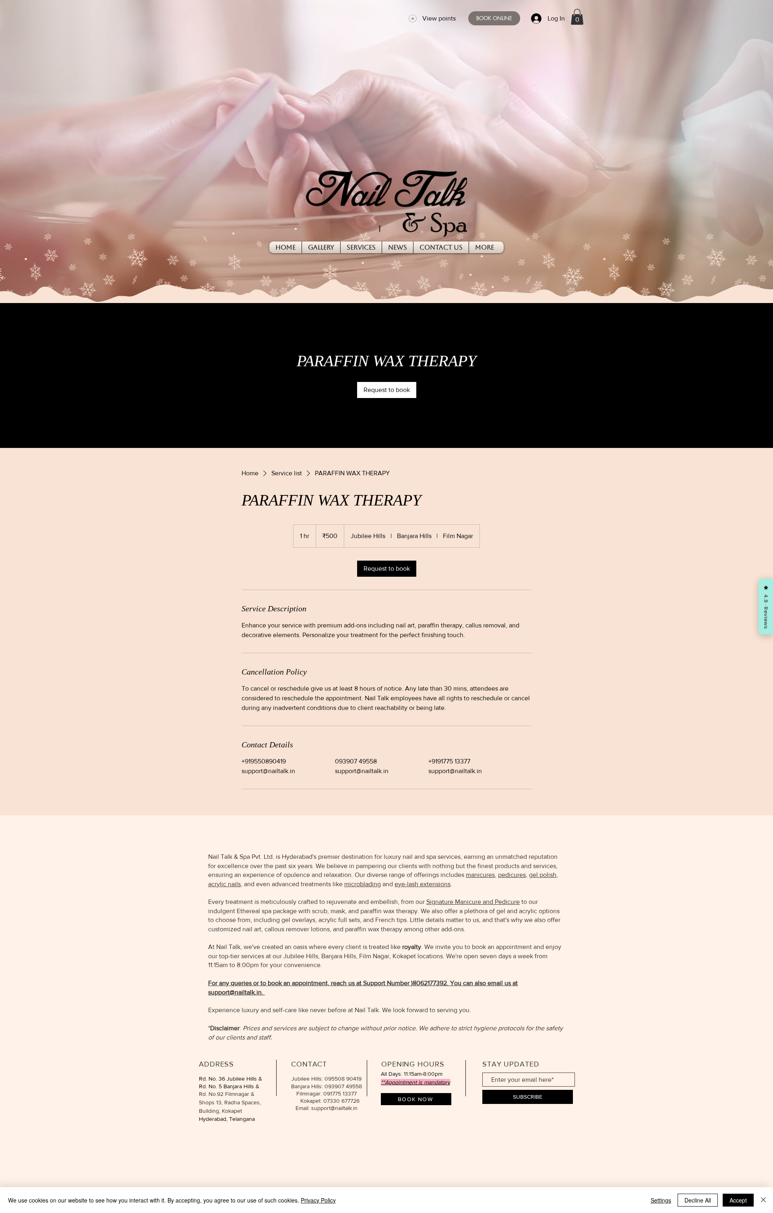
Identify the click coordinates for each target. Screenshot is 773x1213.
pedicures (512, 874)
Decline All (697, 1200)
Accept (738, 1200)
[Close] (763, 1200)
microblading (362, 884)
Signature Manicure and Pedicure (473, 901)
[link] (386, 390)
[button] (577, 17)
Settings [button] (661, 1200)
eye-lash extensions (423, 884)
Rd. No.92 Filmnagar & (226, 1094)
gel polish (542, 874)
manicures (480, 874)
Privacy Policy (318, 1200)
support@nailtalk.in (235, 992)
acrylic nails (224, 884)
